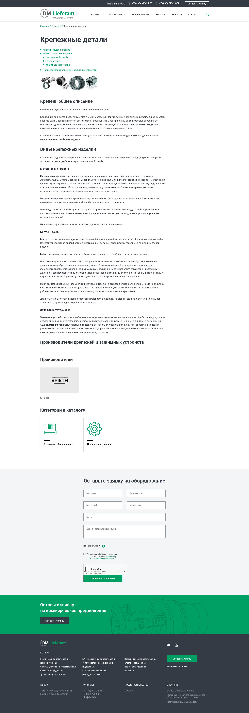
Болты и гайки (53, 61)
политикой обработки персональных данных (101, 557)
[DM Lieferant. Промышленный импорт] (58, 17)
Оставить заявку (196, 3)
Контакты (193, 14)
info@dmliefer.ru (116, 3)
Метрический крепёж (57, 57)
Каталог (95, 14)
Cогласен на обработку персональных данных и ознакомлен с (102, 556)
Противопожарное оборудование (140, 659)
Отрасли (160, 14)
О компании (115, 14)
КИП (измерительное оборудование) (99, 659)
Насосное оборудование (52, 671)
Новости (177, 14)
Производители (141, 14)
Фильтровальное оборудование (97, 663)
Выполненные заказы (177, 666)
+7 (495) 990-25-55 (142, 3)
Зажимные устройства (57, 64)
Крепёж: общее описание (56, 49)
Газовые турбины (48, 663)
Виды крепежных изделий (57, 53)
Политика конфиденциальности (182, 702)
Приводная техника (91, 674)
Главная (44, 26)
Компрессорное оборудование (55, 659)
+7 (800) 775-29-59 (169, 3)
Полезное (129, 671)
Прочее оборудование (135, 667)
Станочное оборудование (94, 671)
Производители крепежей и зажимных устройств (70, 70)
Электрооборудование (135, 663)
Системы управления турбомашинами (58, 667)
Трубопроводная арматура (53, 674)
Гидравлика (88, 667)
